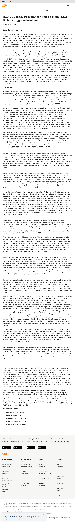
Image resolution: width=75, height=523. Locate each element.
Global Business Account (8, 462)
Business (4, 1)
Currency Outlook (25, 483)
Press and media (43, 488)
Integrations (5, 489)
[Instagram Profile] (68, 442)
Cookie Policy (21, 519)
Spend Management (7, 480)
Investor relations (61, 483)
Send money (42, 464)
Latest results (60, 478)
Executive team (60, 492)
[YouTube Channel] (65, 442)
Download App (5, 493)
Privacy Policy (60, 469)
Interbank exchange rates (26, 466)
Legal (58, 464)
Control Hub (5, 478)
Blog (22, 488)
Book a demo (68, 453)
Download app (42, 466)
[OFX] (4, 5)
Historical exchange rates (26, 469)
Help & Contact (49, 453)
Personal (11, 1)
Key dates (59, 480)
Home (3, 10)
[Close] (43, 514)
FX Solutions (5, 469)
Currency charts (24, 473)
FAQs (33, 453)
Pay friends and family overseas (46, 469)
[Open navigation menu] (72, 5)
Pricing (4, 491)
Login (67, 5)
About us (59, 462)
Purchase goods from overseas (46, 476)
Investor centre (60, 476)
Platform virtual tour (25, 462)
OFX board (59, 490)
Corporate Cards (6, 466)
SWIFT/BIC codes (25, 476)
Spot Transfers (5, 471)
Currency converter (25, 464)
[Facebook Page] (52, 442)
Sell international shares (44, 478)
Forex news (23, 485)
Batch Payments (6, 486)
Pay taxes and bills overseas (45, 473)
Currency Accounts (6, 476)
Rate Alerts (23, 471)
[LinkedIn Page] (55, 442)
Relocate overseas (43, 471)
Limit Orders (5, 473)
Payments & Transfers (7, 464)
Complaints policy (61, 466)
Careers (59, 495)
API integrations (42, 485)
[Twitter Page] (58, 442)
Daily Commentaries (11, 10)
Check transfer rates (43, 462)
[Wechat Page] (61, 442)
